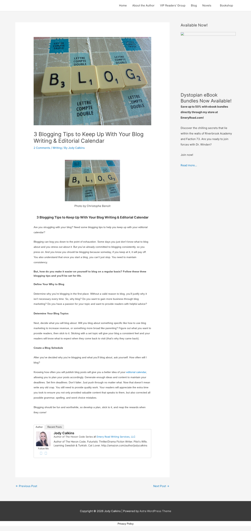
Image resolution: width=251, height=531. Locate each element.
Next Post (161, 486)
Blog (194, 5)
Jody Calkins (64, 433)
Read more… (189, 165)
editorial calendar (136, 372)
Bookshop (226, 5)
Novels (206, 5)
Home (123, 5)
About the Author (143, 5)
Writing (57, 148)
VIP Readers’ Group (172, 5)
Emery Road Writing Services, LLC (116, 436)
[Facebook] (41, 453)
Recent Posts (54, 427)
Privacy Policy (126, 523)
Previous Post (26, 486)
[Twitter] (46, 453)
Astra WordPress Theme (155, 511)
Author (39, 427)
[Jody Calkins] (43, 438)
